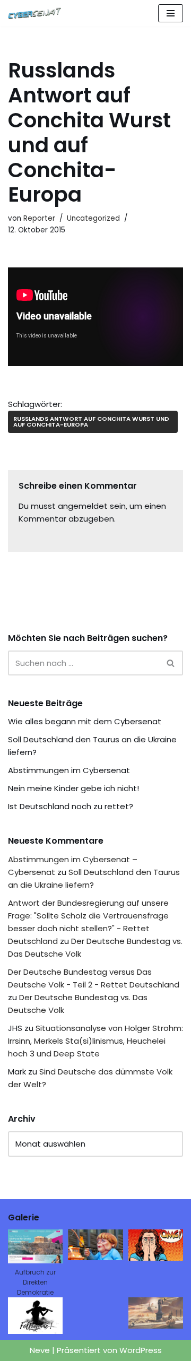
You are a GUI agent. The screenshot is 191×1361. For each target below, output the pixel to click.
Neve (40, 1350)
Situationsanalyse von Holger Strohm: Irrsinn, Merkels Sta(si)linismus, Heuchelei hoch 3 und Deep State (95, 1040)
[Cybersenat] (37, 13)
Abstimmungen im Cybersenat (69, 770)
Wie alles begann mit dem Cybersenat (84, 721)
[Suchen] (171, 663)
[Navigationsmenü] (170, 13)
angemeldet (83, 506)
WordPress (140, 1350)
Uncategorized (93, 218)
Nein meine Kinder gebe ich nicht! (73, 788)
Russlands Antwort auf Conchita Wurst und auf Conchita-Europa (91, 421)
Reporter (39, 218)
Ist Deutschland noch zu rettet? (70, 806)
